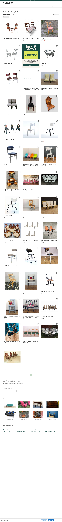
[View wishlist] (49, 3)
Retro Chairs (19, 429)
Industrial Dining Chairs (34, 427)
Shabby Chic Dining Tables (21, 427)
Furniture (4, 8)
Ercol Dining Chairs (48, 429)
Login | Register (55, 2)
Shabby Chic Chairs (6, 427)
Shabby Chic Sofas (6, 429)
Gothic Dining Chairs (6, 431)
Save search (14, 14)
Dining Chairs (10, 8)
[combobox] (28, 3)
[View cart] (51, 3)
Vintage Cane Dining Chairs (35, 431)
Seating (7, 8)
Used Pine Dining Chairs (21, 431)
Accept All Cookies (50, 520)
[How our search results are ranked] (19, 12)
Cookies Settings (44, 520)
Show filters (7, 14)
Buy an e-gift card (31, 65)
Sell (46, 2)
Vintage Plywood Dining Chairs (50, 431)
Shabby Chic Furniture (48, 427)
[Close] (61, 520)
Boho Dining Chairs (34, 429)
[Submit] (18, 3)
